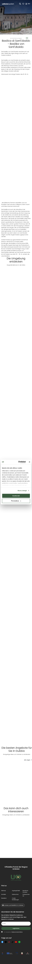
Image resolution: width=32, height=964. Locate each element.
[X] (6, 942)
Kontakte (3, 894)
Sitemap (3, 890)
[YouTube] (16, 942)
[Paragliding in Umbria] (21, 835)
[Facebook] (2, 942)
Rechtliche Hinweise (25, 891)
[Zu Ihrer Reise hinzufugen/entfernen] (13, 765)
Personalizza (15, 501)
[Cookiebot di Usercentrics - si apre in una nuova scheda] (19, 462)
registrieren (16, 928)
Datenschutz (15, 894)
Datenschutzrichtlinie (17, 932)
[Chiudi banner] (29, 462)
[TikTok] (13, 942)
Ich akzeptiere (13, 932)
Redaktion (4, 898)
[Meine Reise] (23, 3)
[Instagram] (9, 942)
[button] (29, 3)
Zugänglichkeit (16, 890)
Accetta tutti (16, 495)
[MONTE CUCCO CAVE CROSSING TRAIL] (8, 783)
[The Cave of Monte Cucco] (7, 835)
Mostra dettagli (22, 490)
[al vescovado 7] (23, 783)
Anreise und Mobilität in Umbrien (13, 905)
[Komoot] (19, 942)
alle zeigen (27, 760)
